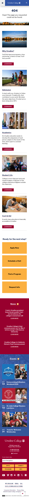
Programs (8, 469)
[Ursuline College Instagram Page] (11, 475)
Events (13, 359)
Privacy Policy (20, 490)
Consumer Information (10, 490)
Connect (21, 465)
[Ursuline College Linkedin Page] (18, 475)
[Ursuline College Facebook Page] (26, 475)
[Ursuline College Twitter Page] (22, 475)
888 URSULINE (15, 449)
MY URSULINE (9, 483)
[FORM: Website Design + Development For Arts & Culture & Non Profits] (15, 496)
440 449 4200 (15, 451)
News (13, 304)
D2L (21, 483)
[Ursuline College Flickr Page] (15, 475)
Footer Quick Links (7, 457)
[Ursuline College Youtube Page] (3, 475)
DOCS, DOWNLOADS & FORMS (14, 486)
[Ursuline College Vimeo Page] (8, 475)
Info (20, 469)
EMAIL (17, 483)
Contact (15, 453)
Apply (8, 465)
